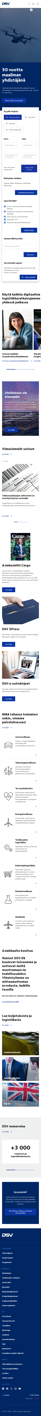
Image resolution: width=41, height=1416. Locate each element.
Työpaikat (6, 1325)
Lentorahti (6, 1282)
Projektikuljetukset (10, 1296)
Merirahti (6, 1287)
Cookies (5, 1373)
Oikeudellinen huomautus (12, 1364)
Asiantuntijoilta (12, 1078)
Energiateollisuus (23, 814)
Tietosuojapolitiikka (10, 1368)
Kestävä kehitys (8, 1339)
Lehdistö (5, 1334)
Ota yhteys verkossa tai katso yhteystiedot (20, 1212)
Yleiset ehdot (7, 1378)
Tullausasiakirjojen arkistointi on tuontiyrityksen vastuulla (18, 497)
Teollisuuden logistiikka (21, 841)
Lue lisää (11, 430)
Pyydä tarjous (7, 1257)
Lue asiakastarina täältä (10, 1001)
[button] (11, 369)
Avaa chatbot (30, 277)
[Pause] (31, 9)
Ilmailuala (20, 916)
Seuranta (30, 254)
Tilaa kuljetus (7, 1253)
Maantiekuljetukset (10, 1291)
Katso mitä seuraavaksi (14, 100)
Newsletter (6, 1348)
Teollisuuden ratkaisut (11, 1277)
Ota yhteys (6, 1316)
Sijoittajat (6, 1330)
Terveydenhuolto (24, 788)
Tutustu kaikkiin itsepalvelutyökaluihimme (15, 355)
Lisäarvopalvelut (8, 1305)
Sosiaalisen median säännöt (13, 1353)
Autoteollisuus (22, 736)
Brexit (7, 1103)
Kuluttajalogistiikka (25, 865)
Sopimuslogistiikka (9, 1301)
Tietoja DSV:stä (8, 1321)
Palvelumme (6, 1273)
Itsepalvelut (7, 1262)
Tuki (3, 1344)
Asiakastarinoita (12, 1052)
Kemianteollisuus (23, 891)
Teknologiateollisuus (25, 762)
